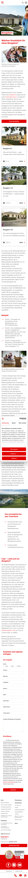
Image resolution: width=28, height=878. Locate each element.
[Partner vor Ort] (25, 875)
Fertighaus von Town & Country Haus (6, 816)
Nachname (5, 676)
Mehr (21, 161)
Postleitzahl (5, 682)
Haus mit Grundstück (6, 830)
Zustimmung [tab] (5, 423)
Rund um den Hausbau (6, 804)
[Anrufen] (15, 875)
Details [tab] (14, 423)
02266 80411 (5, 837)
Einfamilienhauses (11, 97)
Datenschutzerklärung (8, 782)
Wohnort (5, 688)
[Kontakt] (20, 875)
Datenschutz (18, 871)
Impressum (9, 871)
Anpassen (13, 453)
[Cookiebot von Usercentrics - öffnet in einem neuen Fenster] (19, 419)
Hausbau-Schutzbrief (6, 809)
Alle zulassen (14, 449)
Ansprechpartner (14, 845)
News (16, 823)
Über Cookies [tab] (22, 423)
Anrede (4, 664)
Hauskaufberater (19, 811)
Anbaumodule (4, 813)
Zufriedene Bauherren (6, 807)
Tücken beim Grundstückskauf (5, 827)
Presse (16, 807)
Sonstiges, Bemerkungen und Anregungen (12, 719)
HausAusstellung (5, 802)
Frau (7, 666)
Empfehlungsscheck (19, 809)
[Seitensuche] (23, 3)
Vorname (5, 670)
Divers (19, 666)
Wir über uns (18, 805)
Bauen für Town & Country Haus (19, 817)
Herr (12, 666)
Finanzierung (18, 800)
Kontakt (17, 814)
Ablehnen (14, 458)
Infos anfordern (14, 121)
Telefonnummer (6, 706)
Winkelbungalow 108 (8, 630)
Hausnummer (6, 700)
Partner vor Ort (18, 819)
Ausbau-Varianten (5, 811)
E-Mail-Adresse (6, 713)
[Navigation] (26, 3)
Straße (4, 694)
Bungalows (12, 95)
